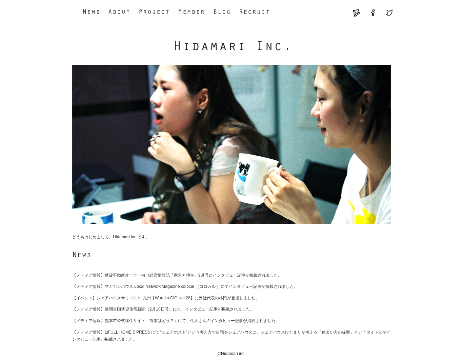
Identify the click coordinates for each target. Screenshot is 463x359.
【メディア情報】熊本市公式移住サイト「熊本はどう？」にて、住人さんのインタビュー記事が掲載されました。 (176, 320)
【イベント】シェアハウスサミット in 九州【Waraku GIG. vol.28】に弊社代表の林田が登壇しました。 (166, 298)
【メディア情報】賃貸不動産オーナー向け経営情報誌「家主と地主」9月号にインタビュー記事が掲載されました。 (177, 275)
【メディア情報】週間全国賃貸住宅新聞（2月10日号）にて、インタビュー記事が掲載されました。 (163, 309)
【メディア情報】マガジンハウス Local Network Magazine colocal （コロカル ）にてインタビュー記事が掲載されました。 (185, 286)
